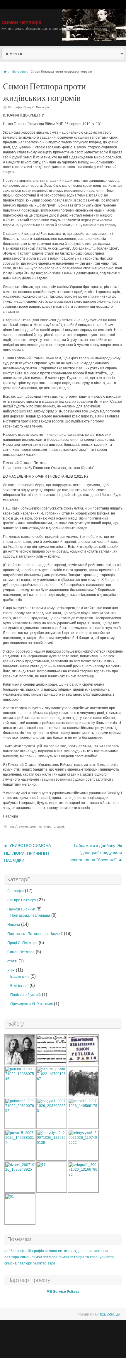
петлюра (11, 1257)
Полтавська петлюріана (30, 915)
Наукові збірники (21, 909)
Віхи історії (19, 986)
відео (78, 1251)
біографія (19, 1251)
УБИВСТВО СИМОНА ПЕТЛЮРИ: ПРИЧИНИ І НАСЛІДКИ (27, 853)
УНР (11, 970)
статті (12, 961)
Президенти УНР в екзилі (31, 1004)
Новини (13, 925)
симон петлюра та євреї (47, 826)
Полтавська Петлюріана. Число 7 (35, 934)
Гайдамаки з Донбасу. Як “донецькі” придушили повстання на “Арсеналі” (95, 852)
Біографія (19, 71)
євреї (13, 826)
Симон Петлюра (21, 22)
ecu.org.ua (110, 1314)
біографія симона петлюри (50, 1251)
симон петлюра (44, 1257)
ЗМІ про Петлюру (21, 900)
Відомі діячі (19, 976)
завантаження (96, 1251)
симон (23, 826)
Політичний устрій (25, 995)
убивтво (40, 1263)
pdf (6, 1251)
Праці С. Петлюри (36, 107)
